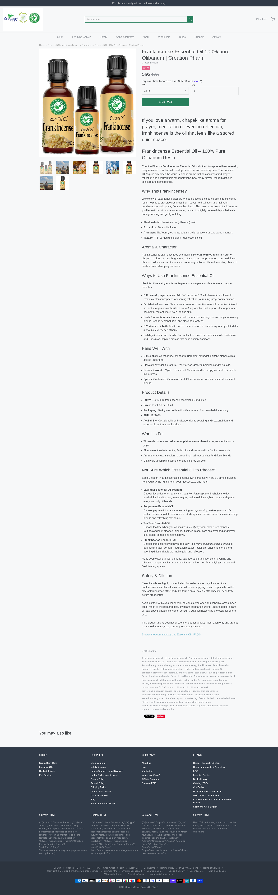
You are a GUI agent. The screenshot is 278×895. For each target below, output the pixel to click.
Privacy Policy (98, 779)
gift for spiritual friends (171, 680)
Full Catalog (45, 775)
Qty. (194, 84)
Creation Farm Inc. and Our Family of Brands (212, 801)
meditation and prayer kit (219, 683)
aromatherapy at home (169, 665)
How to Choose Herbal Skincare (107, 771)
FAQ (93, 799)
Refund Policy (98, 783)
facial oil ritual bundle (181, 676)
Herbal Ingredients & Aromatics (209, 767)
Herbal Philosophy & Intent (104, 775)
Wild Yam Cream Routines (206, 795)
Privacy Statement (188, 867)
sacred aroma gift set (152, 698)
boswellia (224, 665)
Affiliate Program (150, 779)
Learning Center (81, 37)
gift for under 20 (192, 680)
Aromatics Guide (136, 874)
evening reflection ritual (220, 672)
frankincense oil (150, 680)
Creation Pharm (150, 62)
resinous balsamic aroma (180, 694)
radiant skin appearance (205, 691)
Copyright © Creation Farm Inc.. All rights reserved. (73, 871)
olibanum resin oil (199, 687)
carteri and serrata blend (197, 669)
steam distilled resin (225, 698)
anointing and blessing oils (211, 661)
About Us (134, 867)
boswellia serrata (150, 669)
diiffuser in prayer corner (154, 672)
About (146, 37)
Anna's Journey (125, 37)
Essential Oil (201, 672)
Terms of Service (99, 795)
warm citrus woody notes (198, 702)
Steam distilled (206, 698)
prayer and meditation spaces (157, 691)
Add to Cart (165, 102)
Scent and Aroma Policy (103, 803)
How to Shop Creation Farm (110, 867)
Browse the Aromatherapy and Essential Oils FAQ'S (171, 634)
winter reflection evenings (155, 705)
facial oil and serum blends (155, 676)
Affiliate (216, 37)
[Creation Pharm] (23, 19)
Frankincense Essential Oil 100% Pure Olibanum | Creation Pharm (113, 45)
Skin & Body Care (48, 763)
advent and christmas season (181, 661)
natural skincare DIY (152, 687)
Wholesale (164, 37)
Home (42, 45)
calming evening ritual (172, 669)
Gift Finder (198, 787)
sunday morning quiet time (170, 702)
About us (146, 763)
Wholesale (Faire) (151, 775)
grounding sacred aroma (214, 680)
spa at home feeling (187, 698)
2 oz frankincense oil (199, 658)
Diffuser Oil (217, 669)
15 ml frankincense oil (176, 658)
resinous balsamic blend (207, 694)
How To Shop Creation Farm (207, 791)
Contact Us (147, 771)
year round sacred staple (182, 705)
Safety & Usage (98, 767)
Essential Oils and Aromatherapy (63, 45)
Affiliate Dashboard (132, 871)
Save (162, 716)
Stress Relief (148, 702)
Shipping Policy (98, 787)
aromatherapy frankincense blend (200, 665)
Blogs (182, 37)
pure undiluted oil (182, 691)
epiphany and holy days (181, 672)
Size (144, 84)
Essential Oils (46, 767)
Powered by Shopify (149, 887)
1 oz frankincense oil (152, 658)
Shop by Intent (98, 763)
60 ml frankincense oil (153, 661)
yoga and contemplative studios (158, 709)
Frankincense (201, 676)
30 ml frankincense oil (222, 658)
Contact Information (101, 791)
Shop (60, 37)
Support (199, 37)
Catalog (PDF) (149, 783)
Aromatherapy (149, 665)
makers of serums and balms (190, 683)
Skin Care (170, 698)
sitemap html (110, 871)
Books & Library (47, 771)
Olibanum (169, 687)
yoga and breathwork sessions (212, 705)
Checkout (261, 19)
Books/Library (200, 779)
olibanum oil (182, 687)
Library (103, 37)
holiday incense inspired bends (157, 683)
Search (57, 867)
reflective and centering (154, 694)
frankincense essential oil (222, 676)
